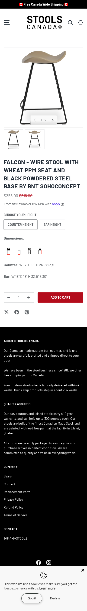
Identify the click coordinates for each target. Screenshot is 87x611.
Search (8, 476)
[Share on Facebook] (17, 312)
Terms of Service (15, 515)
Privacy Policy (13, 499)
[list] (43, 88)
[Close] (83, 570)
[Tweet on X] (6, 312)
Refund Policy (13, 507)
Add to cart (60, 297)
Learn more (47, 588)
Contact (9, 484)
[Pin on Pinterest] (27, 312)
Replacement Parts (17, 492)
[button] (80, 22)
